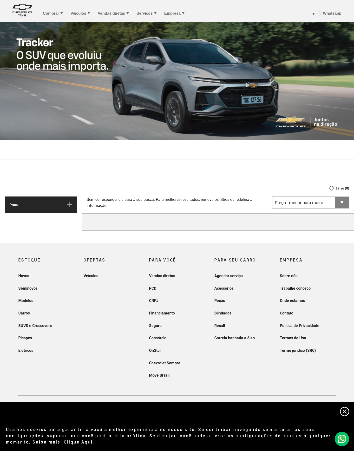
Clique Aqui (78, 441)
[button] (337, 188)
